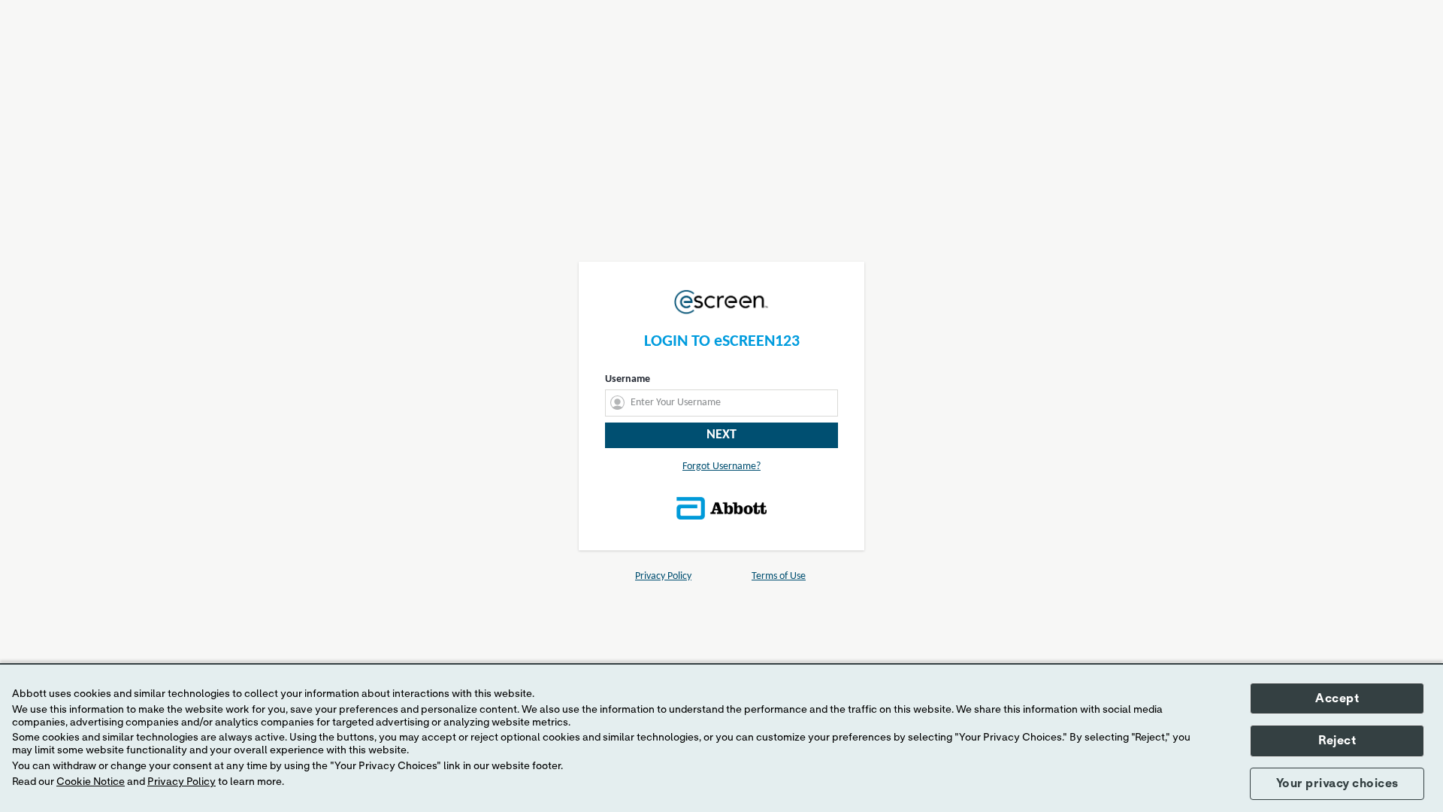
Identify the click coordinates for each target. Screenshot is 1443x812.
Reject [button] (1337, 741)
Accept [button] (1337, 698)
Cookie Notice (90, 782)
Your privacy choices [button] (1337, 783)
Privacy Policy (181, 782)
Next (721, 435)
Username (627, 379)
